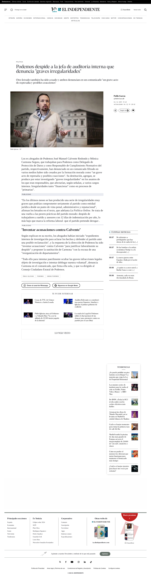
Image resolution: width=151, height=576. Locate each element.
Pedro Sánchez (38, 534)
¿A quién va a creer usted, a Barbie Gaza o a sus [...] (127, 269)
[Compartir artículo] (115, 110)
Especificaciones (66, 537)
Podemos (40, 276)
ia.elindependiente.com (101, 542)
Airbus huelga (122, 1)
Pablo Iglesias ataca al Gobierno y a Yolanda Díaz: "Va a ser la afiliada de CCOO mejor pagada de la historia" (47, 316)
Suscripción (65, 525)
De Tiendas (137, 18)
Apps (63, 531)
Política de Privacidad (37, 568)
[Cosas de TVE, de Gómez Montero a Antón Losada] (28, 303)
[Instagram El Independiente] (78, 562)
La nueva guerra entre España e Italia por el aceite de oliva (127, 260)
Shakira (129, 1)
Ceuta (24, 1)
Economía (28, 18)
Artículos (75, 21)
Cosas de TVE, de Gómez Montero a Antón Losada (44, 301)
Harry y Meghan (112, 1)
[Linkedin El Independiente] (85, 562)
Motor (113, 18)
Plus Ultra (36, 528)
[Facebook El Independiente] (65, 562)
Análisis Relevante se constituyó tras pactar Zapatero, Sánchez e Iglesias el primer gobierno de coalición (87, 303)
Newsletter (65, 528)
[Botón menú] (5, 10)
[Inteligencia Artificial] (101, 538)
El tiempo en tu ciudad (20, 10)
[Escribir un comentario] (133, 110)
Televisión (95, 18)
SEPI (34, 525)
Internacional (39, 18)
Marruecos (56, 1)
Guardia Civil (37, 537)
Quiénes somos (66, 534)
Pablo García (119, 96)
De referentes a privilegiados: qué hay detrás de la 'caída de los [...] (127, 239)
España (19, 18)
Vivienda (87, 1)
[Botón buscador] (145, 10)
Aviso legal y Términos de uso (56, 568)
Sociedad (58, 18)
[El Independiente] (75, 9)
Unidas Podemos (53, 276)
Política (19, 62)
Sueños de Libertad (33, 1)
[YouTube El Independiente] (72, 562)
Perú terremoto (79, 1)
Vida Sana (105, 18)
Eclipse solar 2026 (39, 522)
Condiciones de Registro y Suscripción (79, 568)
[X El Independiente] (60, 562)
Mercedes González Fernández (43, 542)
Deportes (74, 18)
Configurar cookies (114, 568)
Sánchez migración (46, 1)
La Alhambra (95, 1)
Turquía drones (69, 1)
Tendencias (85, 18)
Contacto (64, 522)
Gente (66, 18)
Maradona (103, 1)
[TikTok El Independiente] (91, 562)
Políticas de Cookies (100, 568)
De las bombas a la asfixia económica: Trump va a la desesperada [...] (126, 249)
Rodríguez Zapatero (39, 531)
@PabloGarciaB (119, 98)
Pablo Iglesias (28, 276)
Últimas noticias (16, 1)
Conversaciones (125, 18)
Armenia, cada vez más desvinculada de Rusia (125, 276)
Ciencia (50, 18)
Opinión (12, 18)
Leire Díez (36, 540)
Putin (61, 1)
